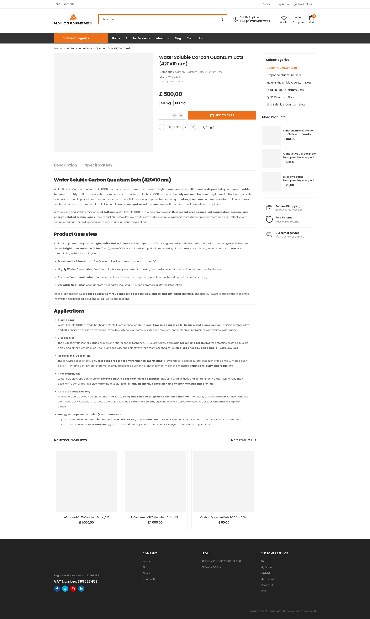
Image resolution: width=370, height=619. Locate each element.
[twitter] (65, 589)
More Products (241, 440)
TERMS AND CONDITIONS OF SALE (221, 561)
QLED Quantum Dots (280, 97)
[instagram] (73, 589)
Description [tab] (65, 165)
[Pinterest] (177, 127)
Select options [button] (86, 524)
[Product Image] (103, 102)
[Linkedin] (193, 127)
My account (284, 4)
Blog (178, 38)
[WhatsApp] (185, 127)
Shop (264, 561)
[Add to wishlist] (205, 127)
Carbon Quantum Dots (282, 68)
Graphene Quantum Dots (284, 75)
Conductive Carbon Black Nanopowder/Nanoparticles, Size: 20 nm (301, 157)
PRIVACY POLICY (211, 567)
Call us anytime (249, 17)
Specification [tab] (98, 165)
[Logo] (73, 19)
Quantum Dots (214, 72)
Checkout (267, 585)
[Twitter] (170, 127)
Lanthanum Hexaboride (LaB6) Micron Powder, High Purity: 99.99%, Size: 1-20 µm (298, 136)
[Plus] (180, 115)
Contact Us (269, 4)
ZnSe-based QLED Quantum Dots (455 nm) (155, 519)
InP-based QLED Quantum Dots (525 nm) (86, 519)
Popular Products (138, 38)
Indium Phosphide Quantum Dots (289, 82)
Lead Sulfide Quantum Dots (285, 90)
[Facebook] (162, 127)
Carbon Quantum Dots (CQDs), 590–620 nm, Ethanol (223, 519)
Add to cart (224, 115)
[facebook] (57, 589)
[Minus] (174, 115)
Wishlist (265, 573)
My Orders (267, 567)
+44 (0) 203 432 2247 (255, 21)
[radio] (166, 103)
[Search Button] (222, 19)
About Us (69, 4)
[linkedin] (81, 589)
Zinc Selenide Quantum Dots (286, 104)
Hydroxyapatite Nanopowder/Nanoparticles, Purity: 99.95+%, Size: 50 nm (301, 182)
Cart (263, 591)
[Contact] (236, 19)
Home (57, 4)
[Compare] (212, 127)
